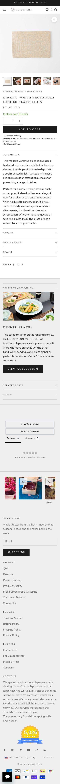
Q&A (6, 568)
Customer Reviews (14, 597)
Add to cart (29, 129)
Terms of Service (13, 618)
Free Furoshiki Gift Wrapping (20, 591)
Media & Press (11, 662)
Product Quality (12, 586)
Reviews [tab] (11, 438)
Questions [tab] (30, 438)
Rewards (8, 574)
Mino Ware (34, 91)
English (47, 758)
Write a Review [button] (31, 424)
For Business (10, 650)
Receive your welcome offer (30, 3)
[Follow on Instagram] (12, 750)
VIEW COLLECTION (23, 369)
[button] (30, 488)
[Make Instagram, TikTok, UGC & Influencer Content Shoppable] (49, 502)
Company (8, 667)
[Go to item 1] (7, 81)
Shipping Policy (12, 629)
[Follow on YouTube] (28, 750)
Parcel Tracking (12, 580)
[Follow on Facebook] (4, 750)
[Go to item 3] (27, 81)
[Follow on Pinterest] (20, 750)
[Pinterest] (22, 264)
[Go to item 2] (17, 81)
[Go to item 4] (37, 81)
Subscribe (16, 552)
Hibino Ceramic (13, 91)
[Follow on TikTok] (36, 750)
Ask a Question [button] (31, 431)
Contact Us (9, 603)
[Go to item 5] (46, 81)
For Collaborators (13, 656)
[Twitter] (18, 264)
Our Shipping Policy (12, 144)
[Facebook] (13, 264)
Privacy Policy (11, 635)
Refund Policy (11, 624)
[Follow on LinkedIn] (44, 750)
